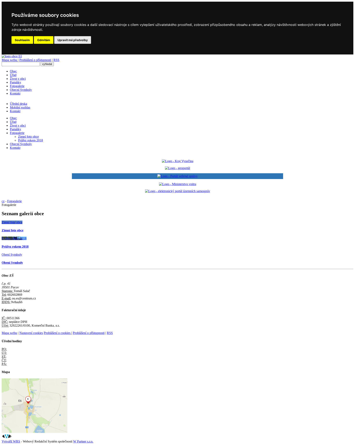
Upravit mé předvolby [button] (73, 40)
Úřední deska (18, 103)
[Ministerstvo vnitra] (177, 184)
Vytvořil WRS (11, 441)
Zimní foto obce (28, 136)
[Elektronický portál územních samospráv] (177, 191)
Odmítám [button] (43, 40)
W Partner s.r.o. (83, 441)
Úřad (13, 75)
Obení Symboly (12, 254)
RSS (56, 60)
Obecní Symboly (21, 89)
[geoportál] (177, 168)
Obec (13, 71)
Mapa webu (10, 60)
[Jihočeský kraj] (177, 161)
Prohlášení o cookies (57, 333)
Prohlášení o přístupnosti (35, 60)
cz (3, 201)
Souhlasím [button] (22, 40)
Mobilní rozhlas (20, 107)
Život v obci (18, 78)
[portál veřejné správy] (177, 176)
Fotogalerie (17, 86)
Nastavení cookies (31, 333)
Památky (15, 82)
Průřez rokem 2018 (30, 140)
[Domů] (12, 56)
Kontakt (15, 93)
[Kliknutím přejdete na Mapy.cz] (34, 431)
